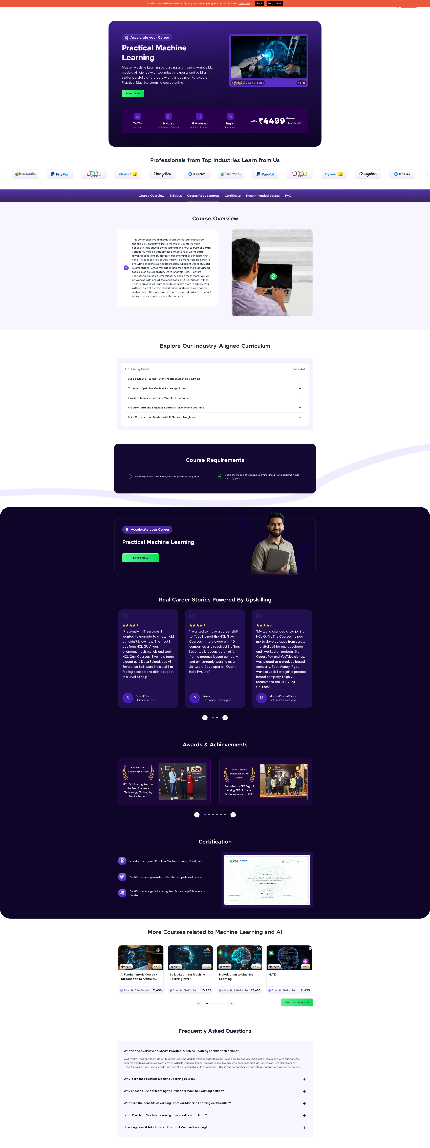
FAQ (288, 196)
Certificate (233, 196)
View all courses (295, 1002)
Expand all (299, 369)
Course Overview (151, 196)
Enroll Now (133, 93)
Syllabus (175, 196)
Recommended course (263, 196)
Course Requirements (203, 196)
